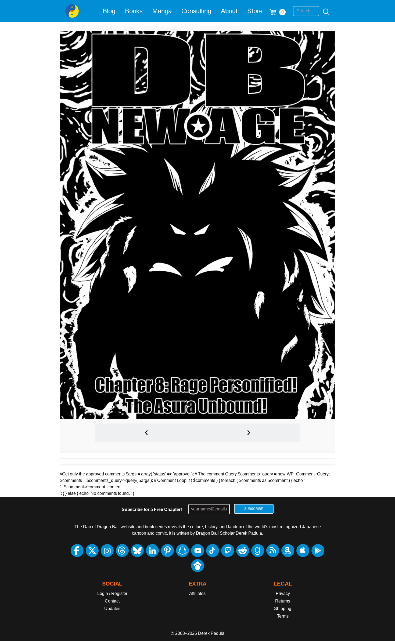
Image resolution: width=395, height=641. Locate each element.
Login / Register (112, 593)
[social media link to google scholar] (197, 565)
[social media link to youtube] (197, 550)
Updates (112, 608)
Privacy (283, 593)
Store (255, 11)
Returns (282, 601)
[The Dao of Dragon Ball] (72, 11)
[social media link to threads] (122, 550)
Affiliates (197, 593)
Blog (109, 11)
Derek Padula (211, 633)
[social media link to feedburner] (272, 550)
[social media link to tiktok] (212, 550)
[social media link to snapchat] (182, 550)
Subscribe (253, 509)
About (229, 11)
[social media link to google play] (317, 550)
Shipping (282, 608)
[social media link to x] (92, 550)
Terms (283, 616)
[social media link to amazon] (287, 550)
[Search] (324, 11)
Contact (112, 601)
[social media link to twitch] (227, 550)
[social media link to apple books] (302, 550)
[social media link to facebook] (77, 550)
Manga (162, 11)
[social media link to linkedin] (152, 550)
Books (134, 11)
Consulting (196, 11)
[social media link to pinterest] (167, 550)
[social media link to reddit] (242, 550)
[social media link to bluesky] (137, 550)
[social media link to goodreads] (257, 550)
